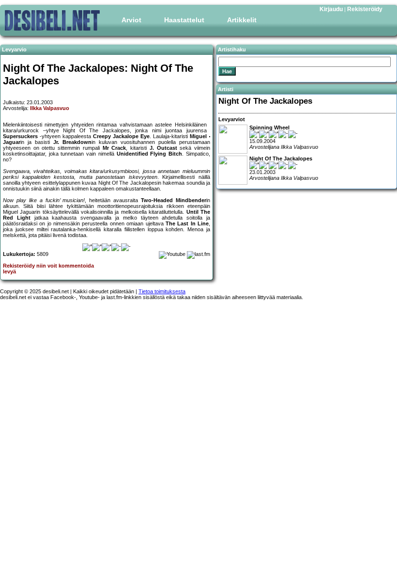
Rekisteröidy (364, 9)
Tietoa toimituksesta (161, 291)
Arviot (131, 20)
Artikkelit (242, 20)
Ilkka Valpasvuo (49, 108)
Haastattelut (184, 20)
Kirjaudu (331, 9)
